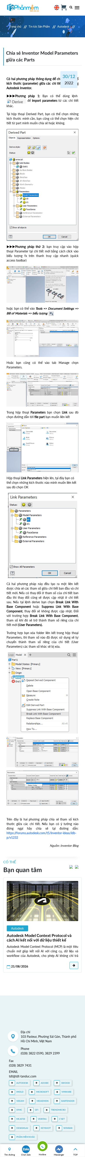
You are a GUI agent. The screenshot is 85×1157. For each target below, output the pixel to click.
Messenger (59, 1154)
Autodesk (63, 26)
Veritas (42, 1119)
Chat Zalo (26, 1154)
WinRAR (67, 1128)
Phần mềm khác (25, 1137)
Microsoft (42, 1092)
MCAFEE (20, 1119)
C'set (62, 1119)
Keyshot (46, 1128)
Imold (20, 1092)
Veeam (20, 1101)
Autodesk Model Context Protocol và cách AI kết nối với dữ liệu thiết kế (39, 938)
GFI (36, 1110)
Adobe (45, 1083)
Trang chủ (15, 26)
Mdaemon (43, 1101)
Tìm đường (9, 1154)
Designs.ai (22, 1128)
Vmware (66, 1092)
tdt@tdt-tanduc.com (22, 1076)
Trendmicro (58, 1110)
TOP (75, 1154)
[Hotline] (42, 1147)
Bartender (67, 1101)
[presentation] (71, 866)
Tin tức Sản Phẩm (39, 26)
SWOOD (65, 1083)
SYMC (19, 1110)
